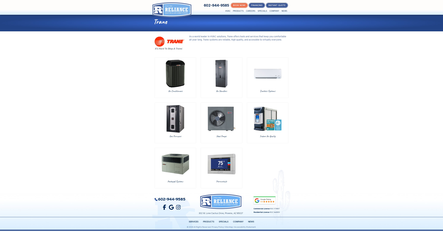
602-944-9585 (216, 5)
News (284, 11)
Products (238, 11)
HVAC (227, 11)
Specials (262, 11)
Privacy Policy (218, 227)
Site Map (229, 227)
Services (193, 221)
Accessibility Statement (245, 227)
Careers (250, 11)
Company (274, 11)
